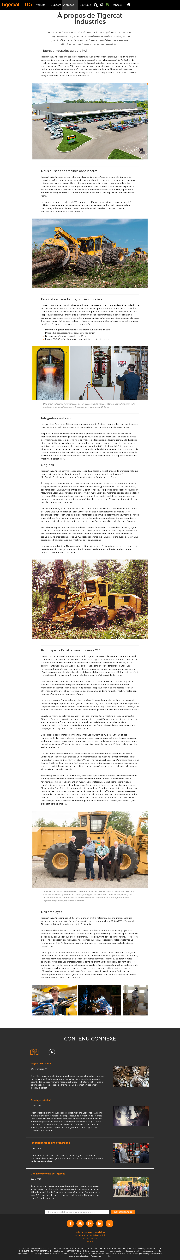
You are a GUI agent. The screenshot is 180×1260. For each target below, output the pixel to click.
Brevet (90, 1241)
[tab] (34, 1052)
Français (116, 4)
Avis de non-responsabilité (90, 1232)
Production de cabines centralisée (50, 1142)
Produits (40, 4)
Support (56, 4)
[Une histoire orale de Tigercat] (131, 1186)
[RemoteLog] (101, 4)
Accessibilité (90, 1238)
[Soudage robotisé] (131, 1116)
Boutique (85, 4)
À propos (68, 4)
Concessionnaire (123, 1212)
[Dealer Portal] (107, 4)
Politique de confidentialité (90, 1235)
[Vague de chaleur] (131, 1076)
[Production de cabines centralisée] (131, 1153)
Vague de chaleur (41, 1063)
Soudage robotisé (41, 1100)
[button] (96, 5)
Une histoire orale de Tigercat (48, 1173)
